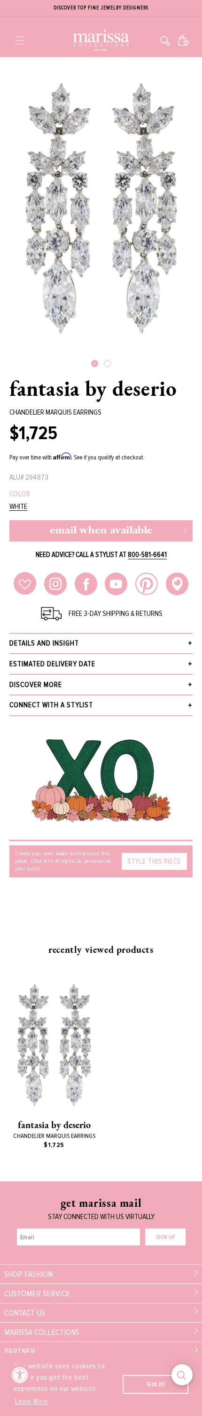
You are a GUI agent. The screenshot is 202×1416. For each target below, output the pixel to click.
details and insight (44, 643)
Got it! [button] (155, 1384)
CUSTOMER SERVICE (37, 1293)
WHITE (18, 507)
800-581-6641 (147, 554)
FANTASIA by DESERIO (93, 388)
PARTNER (19, 1351)
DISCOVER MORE (35, 684)
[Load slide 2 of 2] (107, 363)
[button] (19, 40)
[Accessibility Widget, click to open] (20, 1374)
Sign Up (165, 1237)
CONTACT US (24, 1313)
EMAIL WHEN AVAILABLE (101, 531)
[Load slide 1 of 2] (94, 363)
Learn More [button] (31, 1401)
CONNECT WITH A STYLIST (51, 705)
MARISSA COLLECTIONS (41, 1332)
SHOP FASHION (28, 1274)
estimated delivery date (52, 664)
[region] (101, 8)
